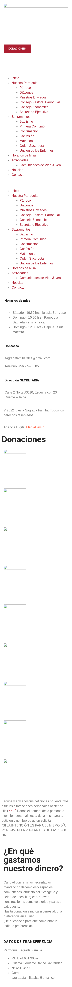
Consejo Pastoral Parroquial (40, 102)
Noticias (17, 170)
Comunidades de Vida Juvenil (41, 165)
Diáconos (26, 92)
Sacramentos (21, 116)
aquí (12, 811)
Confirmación (29, 131)
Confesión (27, 136)
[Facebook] (9, 62)
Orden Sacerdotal (32, 145)
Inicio (15, 78)
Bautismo (26, 121)
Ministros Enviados (33, 97)
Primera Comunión (33, 126)
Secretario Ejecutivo (34, 112)
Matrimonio (27, 141)
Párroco (25, 87)
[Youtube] (19, 62)
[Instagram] (30, 62)
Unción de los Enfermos (37, 150)
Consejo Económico (34, 107)
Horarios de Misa (24, 155)
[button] (36, 182)
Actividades (20, 160)
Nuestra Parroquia (25, 83)
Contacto (18, 174)
